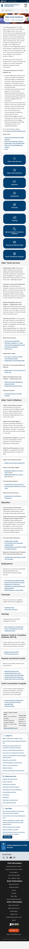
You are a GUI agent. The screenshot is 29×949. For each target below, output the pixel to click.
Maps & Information (14, 905)
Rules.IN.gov (6, 797)
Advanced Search (14, 887)
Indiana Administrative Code (13, 917)
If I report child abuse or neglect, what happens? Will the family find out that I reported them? (13, 822)
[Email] (14, 857)
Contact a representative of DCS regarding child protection (14, 756)
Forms (6, 149)
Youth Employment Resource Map (14, 580)
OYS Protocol (8, 349)
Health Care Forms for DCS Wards (14, 679)
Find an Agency (14, 872)
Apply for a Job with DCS (9, 760)
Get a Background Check (9, 792)
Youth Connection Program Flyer (14, 700)
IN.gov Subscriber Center (9, 802)
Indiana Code (13, 914)
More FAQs (7, 837)
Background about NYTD (12, 652)
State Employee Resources (14, 899)
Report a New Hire (7, 781)
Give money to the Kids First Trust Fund (13, 753)
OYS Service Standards (11, 347)
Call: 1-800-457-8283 (13, 875)
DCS (8, 20)
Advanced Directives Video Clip (14, 677)
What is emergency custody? (11, 829)
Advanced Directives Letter (13, 673)
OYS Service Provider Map (12, 341)
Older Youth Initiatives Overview (14, 141)
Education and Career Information (14, 582)
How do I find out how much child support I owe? (14, 816)
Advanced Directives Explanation (14, 675)
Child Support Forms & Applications (12, 789)
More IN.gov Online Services (10, 800)
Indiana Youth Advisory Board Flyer (15, 463)
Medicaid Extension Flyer (12, 671)
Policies (14, 890)
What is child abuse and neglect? (11, 827)
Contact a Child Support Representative (13, 770)
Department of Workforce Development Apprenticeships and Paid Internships (15, 586)
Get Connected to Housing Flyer (14, 627)
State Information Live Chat (13, 866)
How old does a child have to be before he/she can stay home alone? (13, 812)
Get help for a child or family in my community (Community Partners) (12, 746)
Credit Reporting (9, 607)
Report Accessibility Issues (14, 934)
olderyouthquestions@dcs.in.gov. (16, 131)
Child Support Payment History (11, 787)
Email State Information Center (13, 869)
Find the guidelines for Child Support (12, 762)
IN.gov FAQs (14, 896)
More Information (10, 706)
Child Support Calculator (9, 784)
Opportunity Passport (11, 609)
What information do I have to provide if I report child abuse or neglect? (14, 833)
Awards (14, 920)
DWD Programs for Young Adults (14, 590)
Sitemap (14, 893)
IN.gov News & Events (14, 908)
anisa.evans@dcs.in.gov (10, 728)
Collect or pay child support (10, 765)
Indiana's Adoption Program (10, 779)
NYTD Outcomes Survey (12, 654)
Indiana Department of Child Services (11, 5)
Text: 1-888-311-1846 (14, 878)
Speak (13, 930)
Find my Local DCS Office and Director (13, 750)
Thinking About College (11, 541)
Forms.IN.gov (6, 795)
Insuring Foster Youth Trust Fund (14, 484)
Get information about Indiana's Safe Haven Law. (14, 742)
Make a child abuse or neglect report (12, 738)
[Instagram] (7, 857)
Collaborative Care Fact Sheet (13, 386)
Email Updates (14, 911)
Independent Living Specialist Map (14, 143)
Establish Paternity (8, 768)
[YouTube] (10, 857)
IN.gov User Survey (14, 884)
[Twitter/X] (3, 857)
